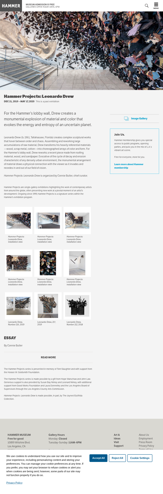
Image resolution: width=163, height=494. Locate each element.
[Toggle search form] (147, 6)
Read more (54, 359)
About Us (144, 435)
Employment (146, 438)
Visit (116, 442)
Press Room (145, 442)
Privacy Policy (146, 445)
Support (119, 445)
